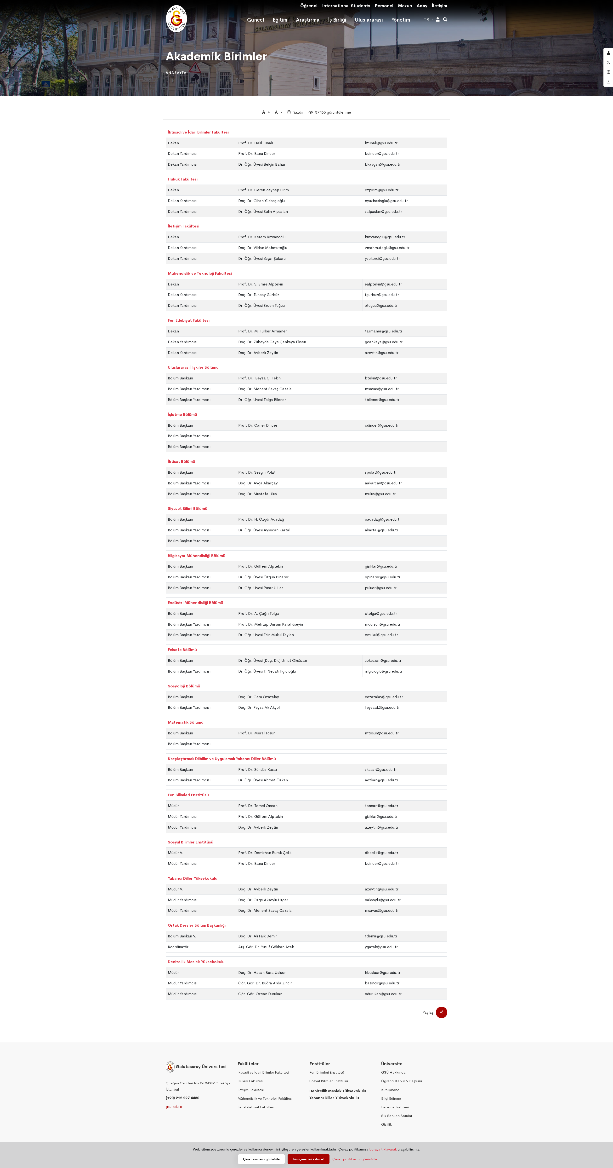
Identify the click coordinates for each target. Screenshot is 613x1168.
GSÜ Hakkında (393, 1072)
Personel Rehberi (395, 1107)
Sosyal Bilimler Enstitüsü (190, 842)
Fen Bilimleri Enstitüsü (188, 794)
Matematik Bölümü (186, 722)
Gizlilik (386, 1124)
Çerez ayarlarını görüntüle (261, 1159)
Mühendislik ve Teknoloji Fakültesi (200, 273)
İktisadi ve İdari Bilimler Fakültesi (198, 132)
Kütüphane (390, 1089)
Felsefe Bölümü (182, 649)
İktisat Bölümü (181, 461)
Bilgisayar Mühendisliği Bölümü (196, 555)
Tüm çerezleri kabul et (308, 1159)
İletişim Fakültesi (183, 226)
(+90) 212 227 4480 (182, 1098)
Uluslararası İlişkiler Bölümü (193, 367)
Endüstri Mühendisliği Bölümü (195, 602)
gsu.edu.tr (174, 1106)
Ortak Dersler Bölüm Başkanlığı (197, 925)
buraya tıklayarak (383, 1149)
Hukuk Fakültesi (183, 179)
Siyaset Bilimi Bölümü (187, 508)
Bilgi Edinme (391, 1098)
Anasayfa (176, 72)
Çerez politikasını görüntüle (354, 1159)
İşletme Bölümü (182, 414)
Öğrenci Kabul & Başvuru (401, 1081)
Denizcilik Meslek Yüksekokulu (196, 961)
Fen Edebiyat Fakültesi (189, 320)
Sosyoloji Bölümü (184, 686)
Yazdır (298, 112)
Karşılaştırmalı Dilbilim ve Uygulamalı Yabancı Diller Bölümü (222, 758)
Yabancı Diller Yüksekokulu (192, 878)
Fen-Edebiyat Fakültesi (256, 1107)
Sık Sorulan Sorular (396, 1115)
